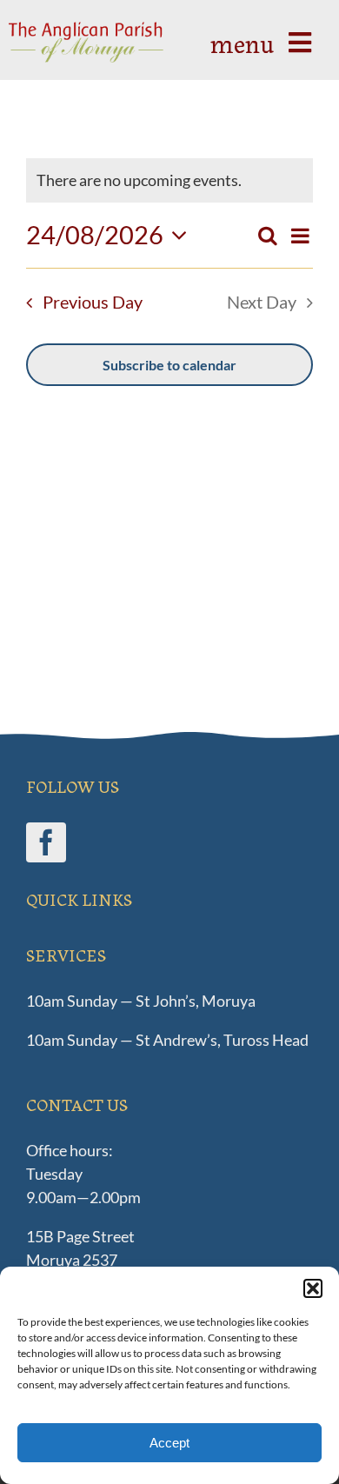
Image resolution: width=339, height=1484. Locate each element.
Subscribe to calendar (169, 364)
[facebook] (46, 842)
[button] (313, 1288)
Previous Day (93, 301)
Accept (169, 1442)
